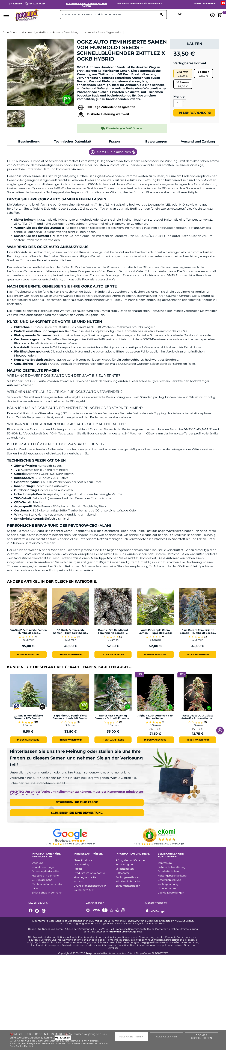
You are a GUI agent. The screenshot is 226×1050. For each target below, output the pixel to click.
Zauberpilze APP (84, 890)
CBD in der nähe (42, 879)
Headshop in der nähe (45, 875)
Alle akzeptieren (131, 1036)
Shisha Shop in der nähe (46, 892)
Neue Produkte (83, 860)
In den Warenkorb (194, 112)
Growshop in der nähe (45, 871)
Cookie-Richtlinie (168, 871)
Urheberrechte (167, 888)
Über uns (37, 862)
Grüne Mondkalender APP (90, 885)
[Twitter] (37, 911)
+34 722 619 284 (36, 3)
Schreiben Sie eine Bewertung (77, 812)
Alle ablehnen (166, 1036)
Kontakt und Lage (43, 867)
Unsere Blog (81, 864)
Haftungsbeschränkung (172, 875)
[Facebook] (30, 911)
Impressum (165, 862)
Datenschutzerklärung (171, 867)
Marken (78, 881)
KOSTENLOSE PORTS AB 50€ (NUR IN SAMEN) (86, 4)
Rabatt (78, 868)
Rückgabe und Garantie (130, 860)
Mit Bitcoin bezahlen (128, 881)
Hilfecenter (122, 873)
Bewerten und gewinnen (95, 65)
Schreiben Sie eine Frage (77, 802)
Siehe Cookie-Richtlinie (22, 1046)
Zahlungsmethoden (128, 877)
